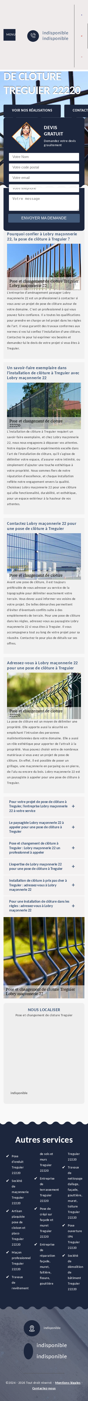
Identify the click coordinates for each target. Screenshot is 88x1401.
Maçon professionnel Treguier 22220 (19, 1261)
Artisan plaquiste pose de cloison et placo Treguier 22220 (18, 1228)
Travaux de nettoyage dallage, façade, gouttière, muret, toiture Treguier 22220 (75, 1193)
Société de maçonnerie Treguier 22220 (19, 1192)
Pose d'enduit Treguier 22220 (18, 1165)
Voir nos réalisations (32, 110)
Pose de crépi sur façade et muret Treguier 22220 (47, 1223)
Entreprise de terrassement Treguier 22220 (47, 1190)
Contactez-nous (44, 1388)
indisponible (55, 33)
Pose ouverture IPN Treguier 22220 (75, 1237)
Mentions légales (67, 1383)
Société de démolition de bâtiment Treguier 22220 (75, 1272)
